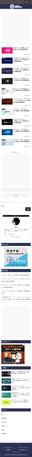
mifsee (16, 227)
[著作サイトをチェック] (13, 237)
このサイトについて (8, 447)
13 (24, 195)
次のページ (16, 189)
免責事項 (8, 449)
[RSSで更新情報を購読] (19, 237)
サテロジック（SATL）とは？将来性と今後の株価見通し (16, 292)
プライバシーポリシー (23, 447)
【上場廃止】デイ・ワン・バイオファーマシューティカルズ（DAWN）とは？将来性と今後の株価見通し (16, 299)
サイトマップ (16, 452)
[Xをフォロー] (15, 237)
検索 (2, 206)
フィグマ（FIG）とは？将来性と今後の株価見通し (16, 275)
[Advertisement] (16, 28)
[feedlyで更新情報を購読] (17, 237)
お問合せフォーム (23, 449)
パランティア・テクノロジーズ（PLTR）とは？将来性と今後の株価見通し (16, 280)
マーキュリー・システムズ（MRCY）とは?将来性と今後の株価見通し (16, 286)
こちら (13, 234)
